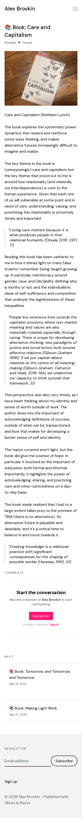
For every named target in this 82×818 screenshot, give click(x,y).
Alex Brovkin (20, 8)
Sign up (11, 781)
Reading (10, 43)
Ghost (10, 802)
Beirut (25, 802)
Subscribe (64, 760)
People (27, 43)
